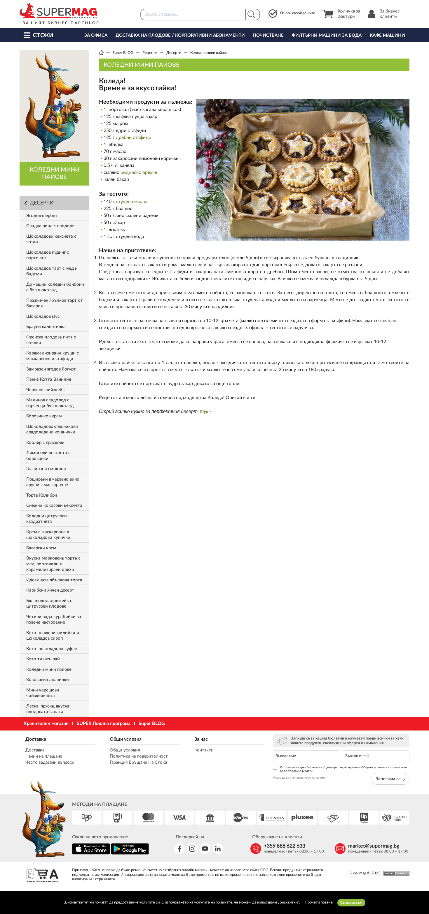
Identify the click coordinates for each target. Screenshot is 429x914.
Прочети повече (319, 902)
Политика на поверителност (139, 756)
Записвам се (388, 779)
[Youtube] (205, 848)
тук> (205, 411)
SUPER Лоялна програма (103, 723)
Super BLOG (123, 53)
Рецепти (149, 53)
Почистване (268, 35)
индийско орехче (139, 172)
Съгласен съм (351, 902)
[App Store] (91, 853)
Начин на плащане (43, 756)
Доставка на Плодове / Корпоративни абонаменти (180, 35)
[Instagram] (192, 848)
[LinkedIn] (217, 848)
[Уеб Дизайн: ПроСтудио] (395, 873)
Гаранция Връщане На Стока (138, 762)
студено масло (131, 201)
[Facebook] (179, 848)
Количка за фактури (349, 14)
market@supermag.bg (374, 846)
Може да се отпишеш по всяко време (299, 777)
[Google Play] (130, 853)
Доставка (35, 739)
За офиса (95, 35)
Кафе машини (387, 35)
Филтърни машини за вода (327, 35)
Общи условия (126, 739)
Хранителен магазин (46, 723)
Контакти (204, 750)
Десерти (173, 53)
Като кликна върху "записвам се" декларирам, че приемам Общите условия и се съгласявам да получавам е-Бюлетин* (343, 769)
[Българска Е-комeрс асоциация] (42, 876)
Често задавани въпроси (49, 762)
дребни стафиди (133, 137)
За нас (201, 739)
